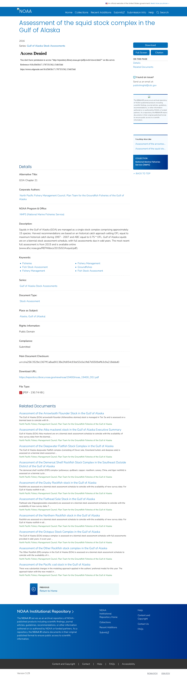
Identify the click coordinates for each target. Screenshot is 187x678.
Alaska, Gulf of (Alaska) (32, 316)
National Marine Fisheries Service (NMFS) (147, 163)
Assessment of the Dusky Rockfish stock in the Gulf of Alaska (57, 483)
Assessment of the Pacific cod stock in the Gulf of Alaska (54, 564)
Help (151, 12)
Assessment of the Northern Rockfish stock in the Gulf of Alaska (59, 515)
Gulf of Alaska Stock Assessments (46, 45)
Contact (86, 664)
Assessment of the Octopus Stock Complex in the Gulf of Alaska (59, 532)
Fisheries (27, 263)
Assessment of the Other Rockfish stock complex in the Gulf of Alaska (63, 548)
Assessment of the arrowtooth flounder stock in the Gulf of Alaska (150, 143)
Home (68, 12)
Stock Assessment (30, 301)
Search (164, 12)
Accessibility (128, 664)
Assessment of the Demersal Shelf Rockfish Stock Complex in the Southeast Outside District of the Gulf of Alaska (72, 464)
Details (136, 62)
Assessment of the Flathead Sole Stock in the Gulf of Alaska (57, 499)
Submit (118, 12)
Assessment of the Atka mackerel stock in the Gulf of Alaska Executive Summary (70, 430)
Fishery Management (89, 263)
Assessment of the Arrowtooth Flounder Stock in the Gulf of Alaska (61, 413)
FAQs (140, 629)
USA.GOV (165, 673)
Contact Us (143, 623)
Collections (81, 12)
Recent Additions (101, 12)
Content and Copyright (63, 664)
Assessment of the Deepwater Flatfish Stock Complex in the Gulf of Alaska (66, 446)
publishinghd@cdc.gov (145, 85)
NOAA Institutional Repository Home (108, 614)
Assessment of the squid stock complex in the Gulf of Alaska (150, 148)
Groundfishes (85, 267)
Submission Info (136, 12)
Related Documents (143, 67)
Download (150, 45)
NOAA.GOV (152, 673)
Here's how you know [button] (159, 3)
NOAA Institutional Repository (44, 611)
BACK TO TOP (143, 173)
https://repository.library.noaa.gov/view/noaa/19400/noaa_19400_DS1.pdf (59, 377)
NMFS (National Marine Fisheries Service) (42, 214)
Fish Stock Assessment (35, 267)
